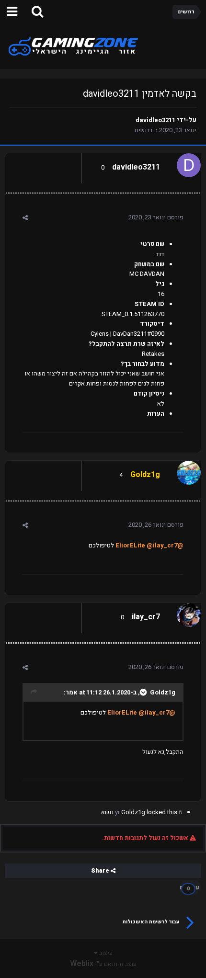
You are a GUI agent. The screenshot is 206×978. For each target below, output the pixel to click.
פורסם (155, 217)
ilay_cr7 (146, 617)
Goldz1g (162, 692)
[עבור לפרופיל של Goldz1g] (191, 470)
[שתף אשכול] (25, 217)
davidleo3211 (155, 120)
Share (101, 870)
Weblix (81, 963)
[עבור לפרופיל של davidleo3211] (191, 162)
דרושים (144, 130)
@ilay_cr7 (162, 545)
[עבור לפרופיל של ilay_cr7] (191, 612)
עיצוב (105, 952)
